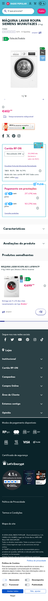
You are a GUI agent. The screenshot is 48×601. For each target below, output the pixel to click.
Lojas (8, 350)
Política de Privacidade (13, 502)
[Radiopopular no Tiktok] (42, 340)
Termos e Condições (12, 513)
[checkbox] (4, 580)
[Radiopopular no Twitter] (12, 340)
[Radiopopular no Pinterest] (27, 340)
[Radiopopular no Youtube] (20, 340)
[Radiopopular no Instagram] (34, 340)
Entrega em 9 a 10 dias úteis (13, 301)
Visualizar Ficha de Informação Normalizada (20, 166)
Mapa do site (8, 524)
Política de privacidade (36, 561)
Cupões (41, 11)
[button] (43, 99)
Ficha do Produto (17, 38)
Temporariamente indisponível (21, 117)
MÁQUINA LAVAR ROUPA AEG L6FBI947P (20, 267)
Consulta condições (12, 213)
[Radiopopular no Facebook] (5, 340)
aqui (16, 177)
